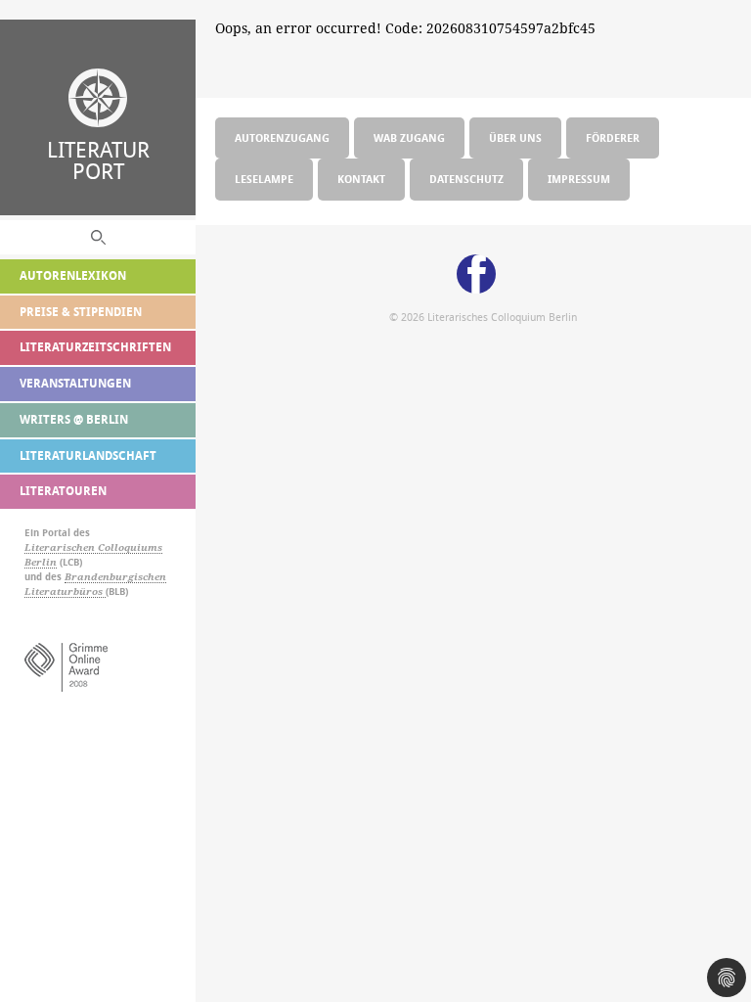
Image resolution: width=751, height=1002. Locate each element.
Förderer (613, 137)
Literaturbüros (65, 591)
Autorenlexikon (73, 275)
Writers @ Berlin (74, 419)
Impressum (579, 178)
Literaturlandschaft (88, 455)
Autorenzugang (282, 137)
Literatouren (63, 490)
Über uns (515, 137)
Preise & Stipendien (81, 311)
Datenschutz (466, 178)
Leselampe (264, 178)
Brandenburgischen (115, 576)
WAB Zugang (409, 137)
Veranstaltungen (75, 383)
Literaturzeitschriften (95, 347)
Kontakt (361, 178)
